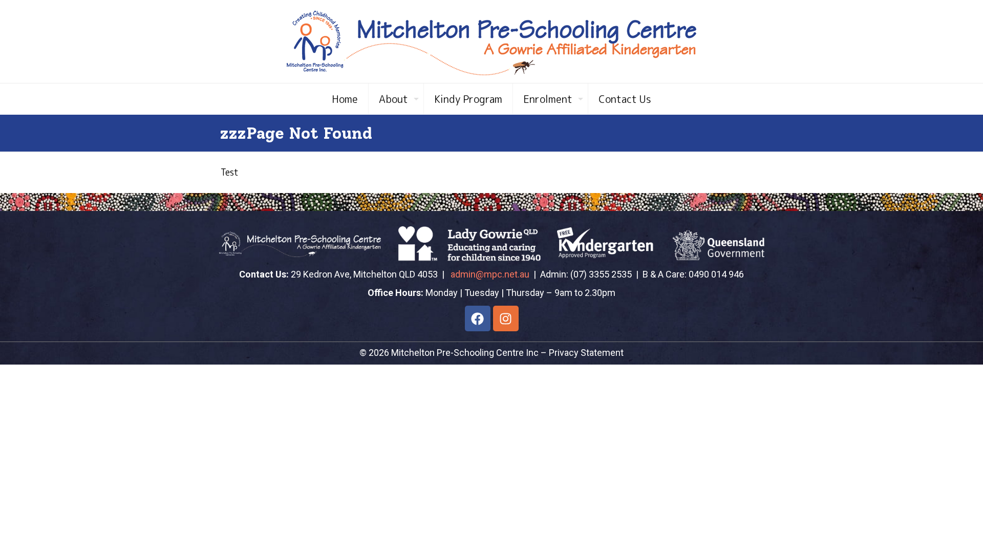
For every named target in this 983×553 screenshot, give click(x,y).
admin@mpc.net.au (490, 274)
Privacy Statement (586, 352)
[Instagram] (506, 318)
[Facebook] (477, 318)
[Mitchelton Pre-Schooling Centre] (491, 41)
